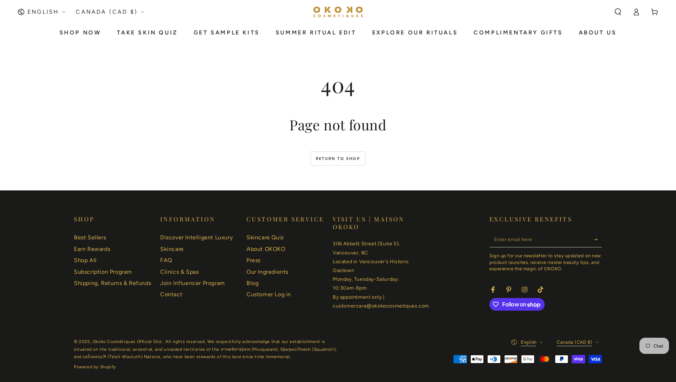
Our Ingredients (267, 271)
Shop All (85, 260)
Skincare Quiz (265, 237)
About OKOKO (266, 249)
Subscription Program (103, 271)
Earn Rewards (92, 249)
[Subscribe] (598, 239)
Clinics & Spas (179, 271)
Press (253, 260)
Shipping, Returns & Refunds (112, 283)
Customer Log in (268, 294)
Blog (252, 283)
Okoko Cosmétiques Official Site (128, 341)
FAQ (166, 260)
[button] (618, 12)
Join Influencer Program (192, 283)
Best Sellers (90, 237)
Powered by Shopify (95, 366)
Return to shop (338, 158)
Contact (171, 294)
